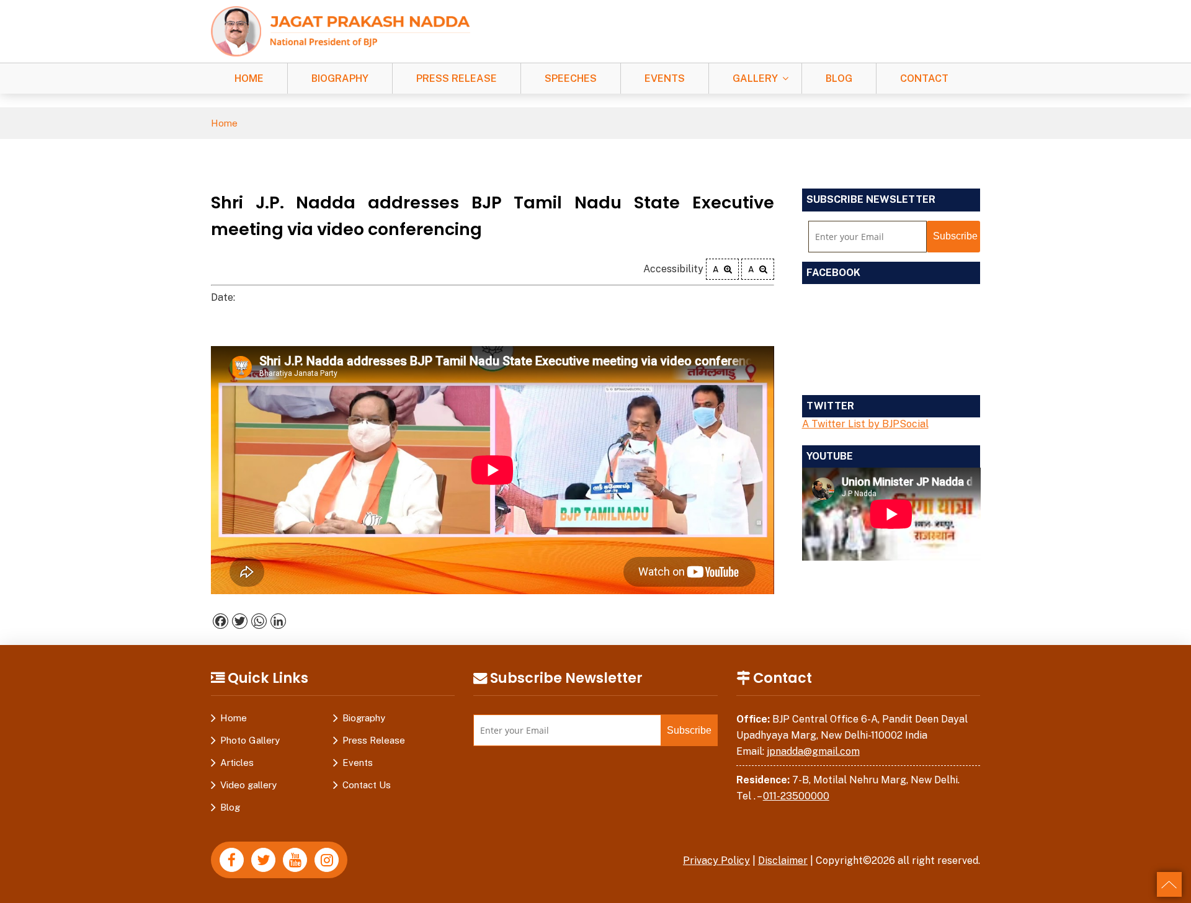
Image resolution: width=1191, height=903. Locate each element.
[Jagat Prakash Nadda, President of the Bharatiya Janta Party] (340, 31)
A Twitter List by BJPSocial (865, 424)
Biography (339, 78)
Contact (924, 78)
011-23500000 (796, 796)
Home (249, 78)
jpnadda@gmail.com (813, 751)
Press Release (456, 78)
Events (665, 78)
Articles (237, 762)
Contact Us (366, 785)
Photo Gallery (250, 740)
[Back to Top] (1169, 884)
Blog (839, 78)
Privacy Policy (716, 860)
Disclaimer (783, 860)
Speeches (571, 78)
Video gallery (248, 785)
